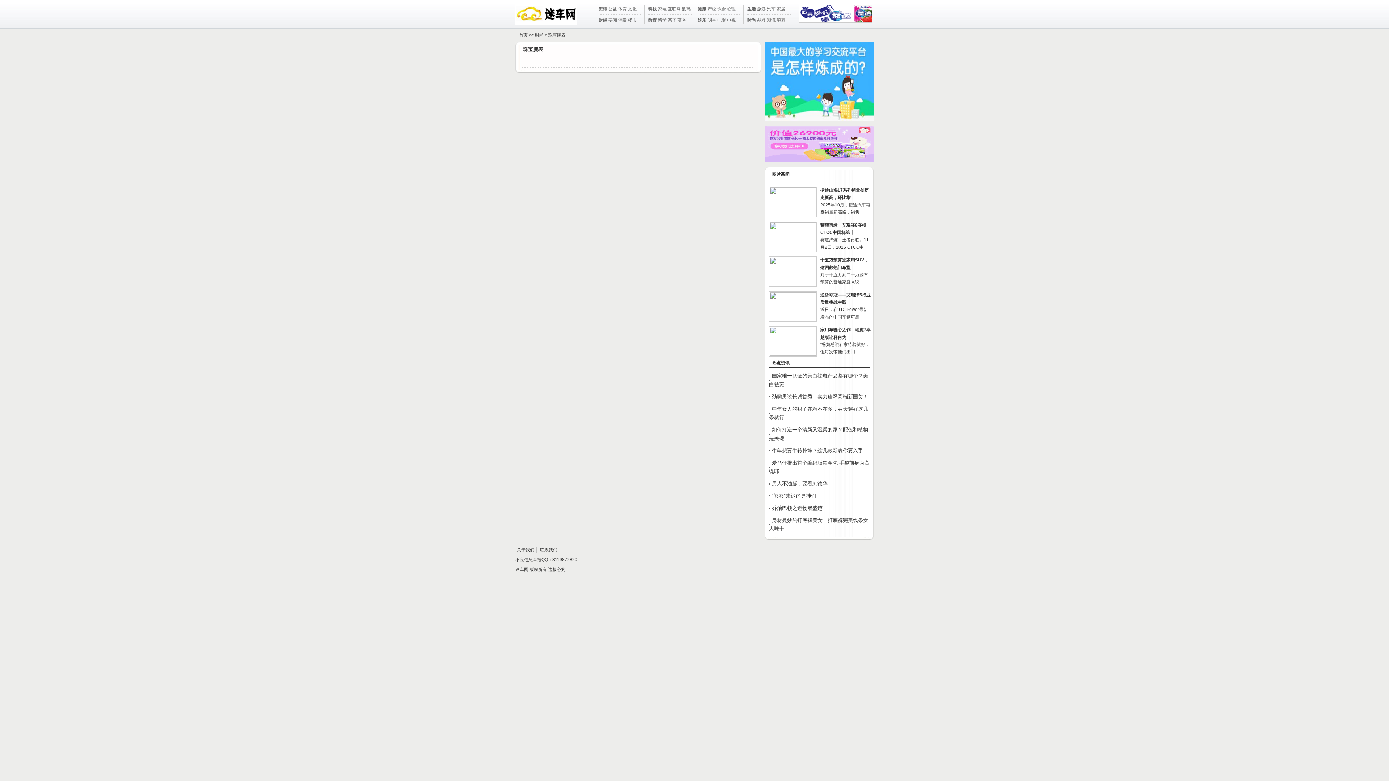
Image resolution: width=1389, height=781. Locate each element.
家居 (781, 9)
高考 (681, 20)
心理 (731, 9)
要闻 (612, 20)
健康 (702, 9)
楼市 (632, 20)
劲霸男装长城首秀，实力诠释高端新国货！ (820, 397)
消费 (622, 20)
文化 (632, 9)
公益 (612, 9)
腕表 (781, 20)
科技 (652, 9)
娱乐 (702, 20)
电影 (721, 20)
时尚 (751, 20)
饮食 (721, 9)
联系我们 (548, 549)
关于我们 (525, 549)
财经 (603, 20)
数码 (686, 9)
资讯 (603, 9)
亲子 (672, 20)
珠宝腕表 (557, 35)
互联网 (674, 9)
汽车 (771, 9)
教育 (652, 20)
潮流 (771, 20)
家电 (662, 9)
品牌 (761, 20)
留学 (662, 20)
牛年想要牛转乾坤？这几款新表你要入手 (817, 450)
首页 (523, 35)
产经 (712, 9)
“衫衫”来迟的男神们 (794, 496)
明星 (712, 20)
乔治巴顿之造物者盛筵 (797, 508)
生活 (751, 9)
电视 (731, 20)
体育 (622, 9)
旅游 (761, 9)
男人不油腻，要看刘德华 (800, 483)
